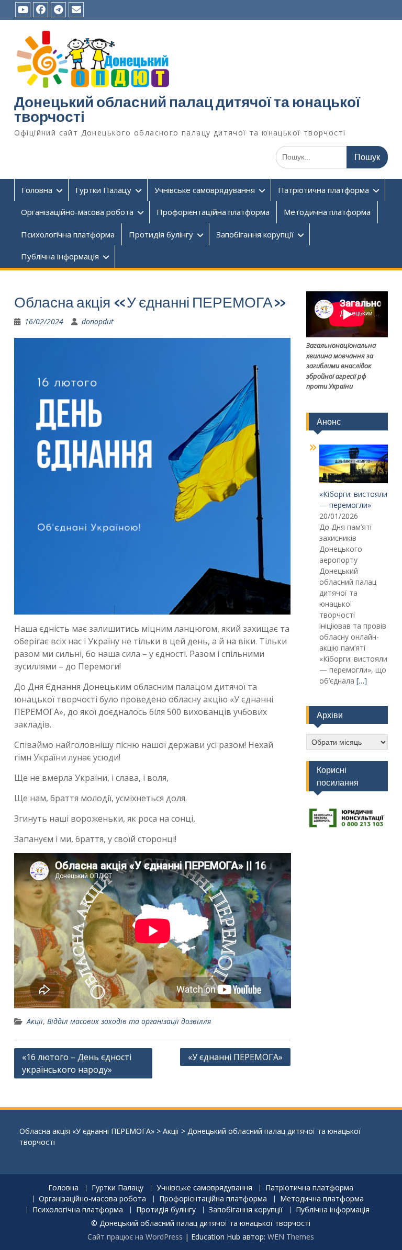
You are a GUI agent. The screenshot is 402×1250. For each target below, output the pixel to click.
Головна (36, 190)
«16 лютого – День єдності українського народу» (76, 1063)
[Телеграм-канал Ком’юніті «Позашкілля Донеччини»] (58, 9)
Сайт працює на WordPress (135, 1237)
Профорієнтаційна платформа (213, 212)
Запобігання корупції (255, 234)
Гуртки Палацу (103, 190)
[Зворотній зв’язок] (76, 9)
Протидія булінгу (161, 234)
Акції (35, 1021)
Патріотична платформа (323, 190)
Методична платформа (327, 212)
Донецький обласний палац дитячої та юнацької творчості (187, 109)
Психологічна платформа (68, 234)
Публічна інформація (60, 256)
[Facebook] (40, 9)
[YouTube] (22, 9)
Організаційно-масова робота (77, 212)
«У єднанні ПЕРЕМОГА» (235, 1057)
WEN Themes (290, 1237)
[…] (361, 681)
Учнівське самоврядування (204, 190)
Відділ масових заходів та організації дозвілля (129, 1021)
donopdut (98, 321)
